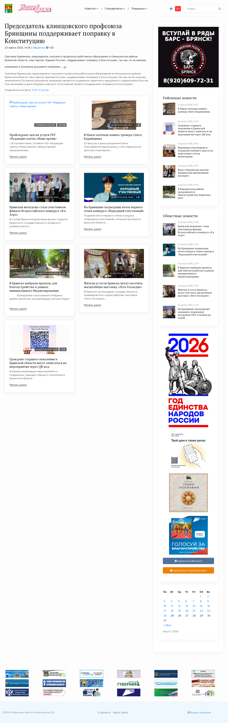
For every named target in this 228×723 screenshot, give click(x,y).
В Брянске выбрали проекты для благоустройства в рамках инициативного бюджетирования (34, 287)
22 (201, 610)
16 (208, 606)
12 (179, 606)
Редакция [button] (138, 8)
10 (164, 606)
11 (172, 606)
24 (165, 615)
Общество (39, 47)
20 (186, 610)
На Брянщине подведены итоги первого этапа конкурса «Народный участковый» (114, 209)
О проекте (104, 712)
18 (172, 610)
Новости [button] (90, 8)
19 (179, 610)
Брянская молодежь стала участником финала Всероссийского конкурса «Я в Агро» (37, 211)
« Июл (167, 625)
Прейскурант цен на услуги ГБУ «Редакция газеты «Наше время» (33, 137)
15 (201, 606)
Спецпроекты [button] (114, 8)
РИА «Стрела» (40, 90)
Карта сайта (120, 712)
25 (172, 615)
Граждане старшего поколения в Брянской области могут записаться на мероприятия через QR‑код (38, 363)
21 (194, 610)
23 (208, 610)
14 (194, 606)
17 (164, 610)
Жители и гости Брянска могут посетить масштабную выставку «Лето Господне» (113, 285)
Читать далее (18, 156)
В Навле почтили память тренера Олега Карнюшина (113, 137)
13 (186, 606)
